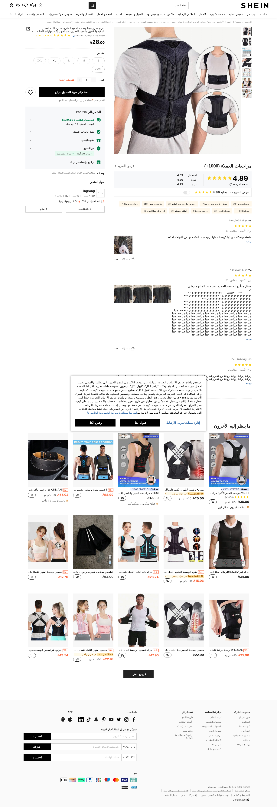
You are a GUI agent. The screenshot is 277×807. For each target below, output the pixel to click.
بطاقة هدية (188, 731)
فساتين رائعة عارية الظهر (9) (181, 204)
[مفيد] (132, 259)
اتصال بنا (246, 722)
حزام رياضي (176, 22)
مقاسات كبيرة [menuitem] (217, 14)
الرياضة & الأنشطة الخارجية (221, 22)
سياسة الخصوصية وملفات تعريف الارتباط (211, 790)
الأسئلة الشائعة (186, 722)
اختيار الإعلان (171, 795)
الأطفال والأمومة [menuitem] (84, 14)
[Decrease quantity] (93, 80)
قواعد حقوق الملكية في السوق (215, 795)
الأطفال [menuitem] (203, 14)
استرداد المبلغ (215, 731)
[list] (106, 719)
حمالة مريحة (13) (130, 204)
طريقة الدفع (187, 717)
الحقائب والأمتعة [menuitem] (35, 14)
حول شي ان (244, 717)
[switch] (186, 192)
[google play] (62, 721)
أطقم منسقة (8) (179, 211)
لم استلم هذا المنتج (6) (154, 211)
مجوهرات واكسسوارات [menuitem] (60, 14)
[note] (233, 507)
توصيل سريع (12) (241, 204)
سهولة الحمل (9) (222, 211)
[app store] (70, 721)
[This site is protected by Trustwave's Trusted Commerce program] (134, 787)
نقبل (134, 773)
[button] (18, 5)
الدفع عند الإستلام (185, 726)
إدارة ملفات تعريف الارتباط (176, 790)
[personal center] (40, 5)
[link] (33, 5)
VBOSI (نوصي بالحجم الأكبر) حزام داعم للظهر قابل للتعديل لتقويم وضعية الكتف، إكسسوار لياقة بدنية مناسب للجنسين (229, 492)
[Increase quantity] (79, 80)
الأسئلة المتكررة (213, 740)
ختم (183, 795)
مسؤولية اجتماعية (241, 735)
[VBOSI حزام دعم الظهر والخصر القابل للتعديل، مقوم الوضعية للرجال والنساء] (138, 460)
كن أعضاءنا (244, 726)
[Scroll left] (15, 14)
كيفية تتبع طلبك (214, 749)
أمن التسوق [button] (88, 148)
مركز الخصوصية (242, 790)
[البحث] (92, 5)
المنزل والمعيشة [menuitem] (134, 14)
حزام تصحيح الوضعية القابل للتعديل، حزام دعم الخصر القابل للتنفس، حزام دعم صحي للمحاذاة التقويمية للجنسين (138, 649)
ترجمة (249, 241)
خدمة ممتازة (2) (200, 211)
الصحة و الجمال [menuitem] (104, 14)
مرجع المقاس (215, 735)
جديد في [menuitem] (250, 14)
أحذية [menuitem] (119, 14)
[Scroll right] (11, 14)
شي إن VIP (216, 744)
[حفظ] (30, 92)
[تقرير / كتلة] (116, 259)
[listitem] (229, 471)
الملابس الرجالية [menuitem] (186, 14)
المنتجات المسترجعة (211, 726)
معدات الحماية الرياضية (195, 22)
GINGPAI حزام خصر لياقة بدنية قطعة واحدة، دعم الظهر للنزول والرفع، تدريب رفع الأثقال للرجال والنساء (47, 489)
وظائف (246, 740)
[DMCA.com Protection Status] (125, 787)
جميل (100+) (242, 211)
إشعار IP (193, 795)
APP (70, 712)
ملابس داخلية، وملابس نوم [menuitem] (160, 14)
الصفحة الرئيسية (244, 22)
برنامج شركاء (243, 744)
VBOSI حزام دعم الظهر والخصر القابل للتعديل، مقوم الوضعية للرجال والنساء (138, 492)
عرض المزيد (138, 674)
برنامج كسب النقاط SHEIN (184, 736)
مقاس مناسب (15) (153, 204)
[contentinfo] (80, 780)
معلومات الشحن (213, 722)
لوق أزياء (245, 731)
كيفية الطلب (215, 717)
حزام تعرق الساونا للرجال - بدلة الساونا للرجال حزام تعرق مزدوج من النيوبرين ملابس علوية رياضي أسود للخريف (229, 571)
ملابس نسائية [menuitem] (236, 14)
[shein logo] (255, 5)
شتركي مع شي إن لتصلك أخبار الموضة (119, 729)
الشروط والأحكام (241, 795)
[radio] (98, 61)
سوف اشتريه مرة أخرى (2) (214, 204)
